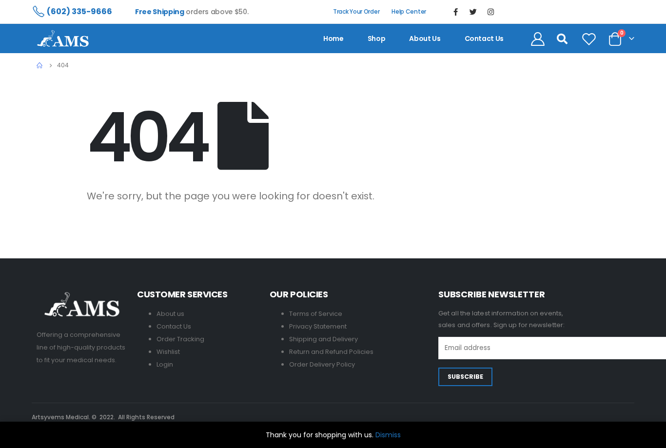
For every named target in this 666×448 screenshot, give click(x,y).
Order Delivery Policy (322, 364)
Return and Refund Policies (331, 351)
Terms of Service (315, 313)
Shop (377, 38)
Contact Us (174, 326)
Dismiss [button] (388, 435)
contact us (484, 38)
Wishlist (168, 351)
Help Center (409, 11)
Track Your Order (356, 11)
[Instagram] (491, 11)
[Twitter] (473, 11)
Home (333, 38)
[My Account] (538, 38)
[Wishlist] (589, 38)
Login (165, 364)
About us (424, 38)
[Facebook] (456, 11)
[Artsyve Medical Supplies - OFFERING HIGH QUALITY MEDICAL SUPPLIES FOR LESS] (63, 38)
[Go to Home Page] (40, 65)
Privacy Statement (318, 326)
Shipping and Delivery (323, 339)
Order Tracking (180, 339)
